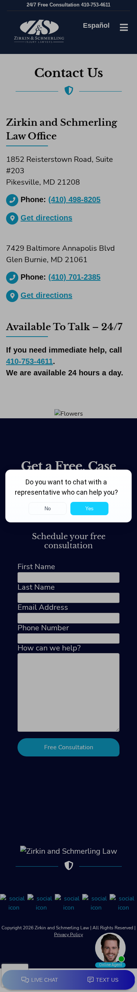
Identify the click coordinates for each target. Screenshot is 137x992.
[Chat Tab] (68, 496)
